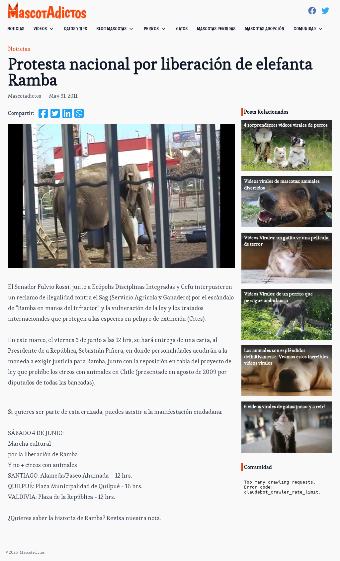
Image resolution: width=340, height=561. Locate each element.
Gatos (182, 28)
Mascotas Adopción (264, 28)
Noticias (15, 28)
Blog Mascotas (111, 28)
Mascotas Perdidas (216, 28)
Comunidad (305, 28)
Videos (40, 28)
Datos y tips (75, 28)
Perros (151, 28)
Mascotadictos (24, 95)
